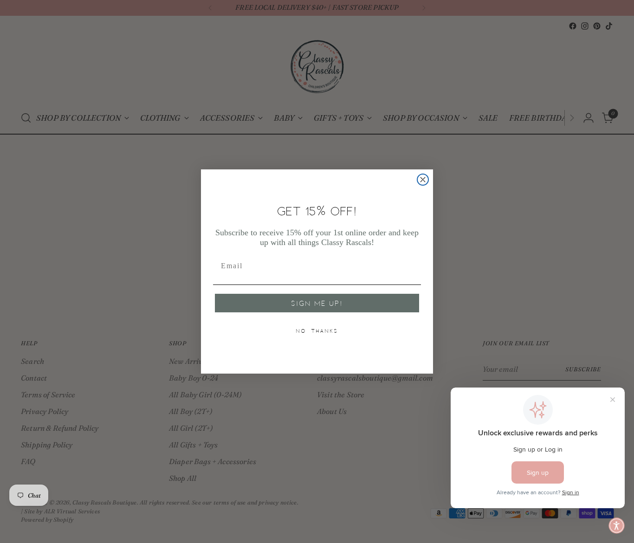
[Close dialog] (422, 179)
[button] (616, 525)
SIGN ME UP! (317, 303)
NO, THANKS (317, 331)
